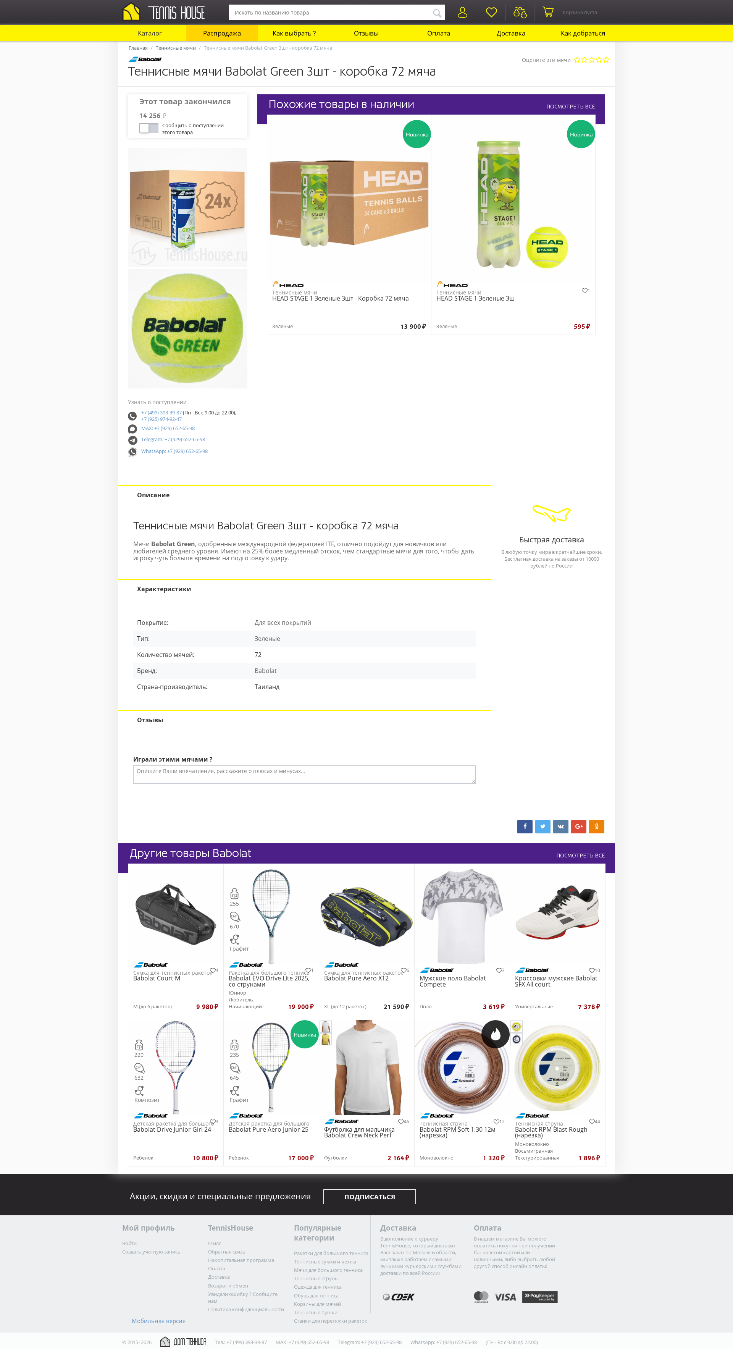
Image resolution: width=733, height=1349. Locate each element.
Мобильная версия (159, 1321)
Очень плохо (577, 60)
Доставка (511, 33)
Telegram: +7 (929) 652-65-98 (173, 439)
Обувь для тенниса (316, 1295)
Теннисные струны (316, 1278)
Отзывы (366, 33)
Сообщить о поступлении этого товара (193, 128)
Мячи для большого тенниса (328, 1270)
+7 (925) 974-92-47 (161, 419)
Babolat (266, 670)
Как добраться (583, 33)
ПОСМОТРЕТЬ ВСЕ (570, 107)
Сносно (591, 60)
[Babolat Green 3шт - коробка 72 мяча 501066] (187, 207)
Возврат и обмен (228, 1285)
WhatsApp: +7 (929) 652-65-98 (174, 451)
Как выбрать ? (294, 33)
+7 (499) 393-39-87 (161, 412)
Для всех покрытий (283, 622)
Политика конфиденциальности (246, 1309)
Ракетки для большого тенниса (331, 1253)
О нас (214, 1243)
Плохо (584, 60)
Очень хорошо (599, 60)
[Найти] (437, 12)
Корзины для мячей (317, 1303)
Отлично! (606, 60)
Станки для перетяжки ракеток (330, 1320)
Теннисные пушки (315, 1312)
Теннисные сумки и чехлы (325, 1261)
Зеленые (267, 638)
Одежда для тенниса (318, 1286)
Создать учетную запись (151, 1251)
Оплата (438, 33)
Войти (129, 1243)
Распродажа (222, 33)
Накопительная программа (241, 1260)
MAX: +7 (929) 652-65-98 (168, 428)
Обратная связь (226, 1251)
